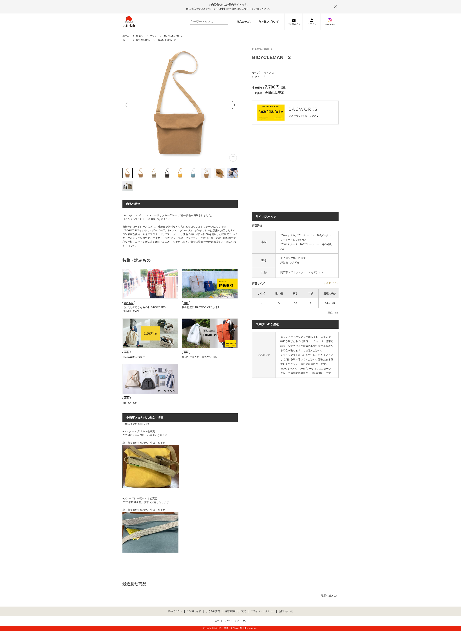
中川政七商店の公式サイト (236, 8)
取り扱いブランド (269, 21)
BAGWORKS (262, 49)
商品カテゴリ (244, 21)
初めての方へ (175, 611)
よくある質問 (213, 611)
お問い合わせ (286, 611)
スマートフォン (231, 621)
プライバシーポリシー (262, 611)
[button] (233, 105)
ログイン (311, 24)
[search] (223, 21)
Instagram (330, 24)
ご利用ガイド (293, 24)
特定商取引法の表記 (235, 611)
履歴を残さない (330, 595)
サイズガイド (331, 283)
